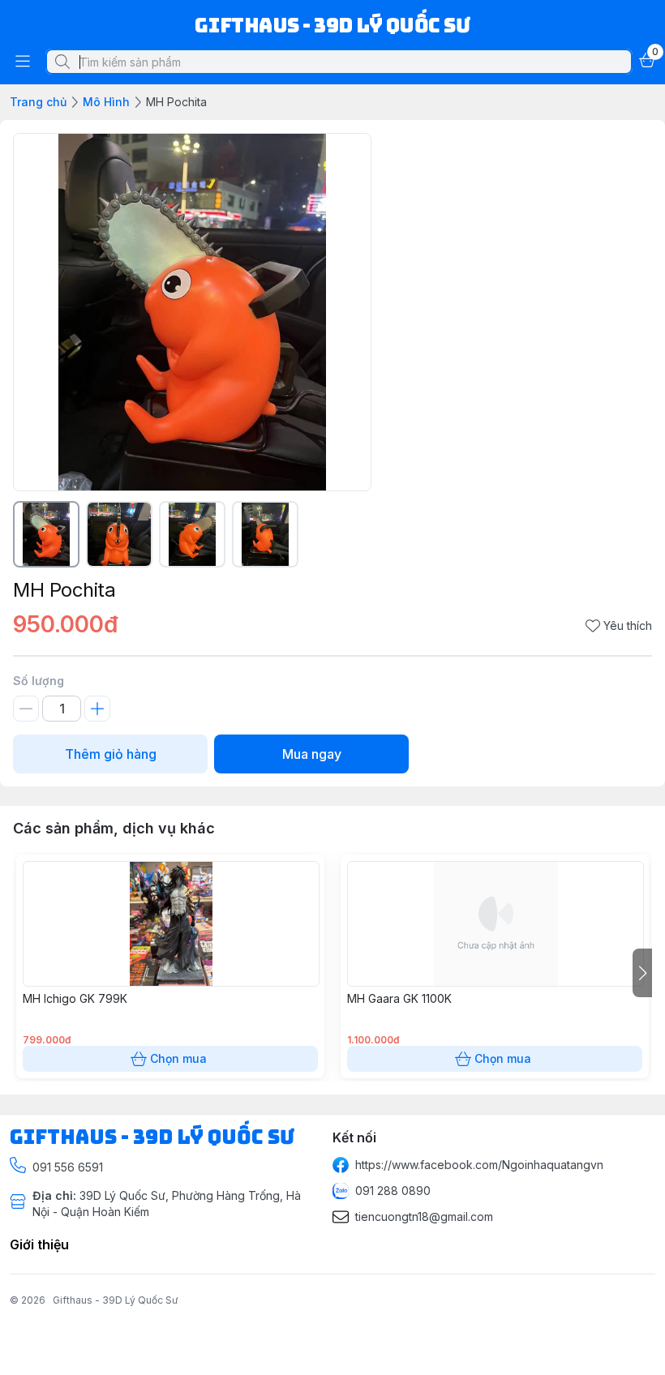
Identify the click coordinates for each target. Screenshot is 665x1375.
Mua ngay (311, 754)
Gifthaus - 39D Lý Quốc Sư (115, 1300)
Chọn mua (178, 1058)
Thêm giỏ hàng (111, 754)
